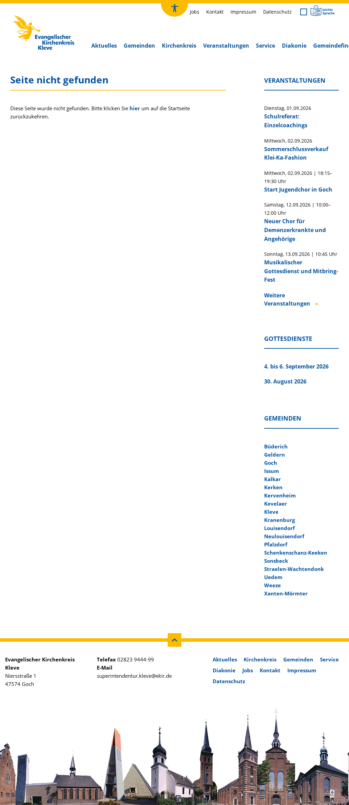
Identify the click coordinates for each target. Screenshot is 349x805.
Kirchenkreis (179, 45)
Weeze (272, 585)
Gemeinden (139, 45)
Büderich (276, 446)
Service (265, 45)
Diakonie (294, 45)
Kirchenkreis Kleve (34, 17)
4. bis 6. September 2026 (296, 366)
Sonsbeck (276, 560)
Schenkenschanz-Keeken (295, 552)
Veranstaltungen (226, 45)
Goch (270, 462)
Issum (271, 470)
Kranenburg (279, 519)
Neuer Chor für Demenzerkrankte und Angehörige (295, 229)
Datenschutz (277, 12)
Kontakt (215, 12)
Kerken (273, 487)
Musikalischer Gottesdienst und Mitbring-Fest (301, 271)
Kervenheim (280, 495)
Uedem (273, 577)
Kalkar (272, 479)
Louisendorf (279, 528)
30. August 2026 (285, 381)
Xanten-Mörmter (286, 593)
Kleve (271, 511)
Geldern (274, 454)
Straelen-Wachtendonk (294, 568)
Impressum (243, 12)
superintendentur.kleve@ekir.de (134, 675)
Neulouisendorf (284, 536)
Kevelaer (275, 503)
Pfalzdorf (275, 544)
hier (135, 108)
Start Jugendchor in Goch (298, 189)
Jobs (194, 12)
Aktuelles (104, 45)
